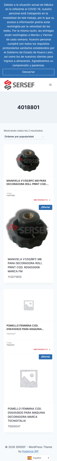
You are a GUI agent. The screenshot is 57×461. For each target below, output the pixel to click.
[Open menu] (50, 84)
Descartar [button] (28, 71)
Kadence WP (30, 451)
